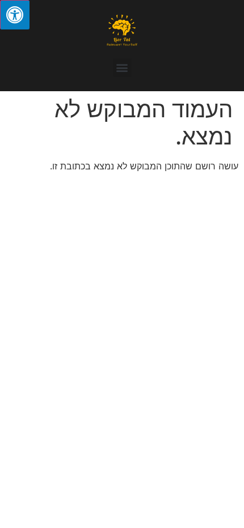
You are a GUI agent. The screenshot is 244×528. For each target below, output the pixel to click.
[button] (122, 67)
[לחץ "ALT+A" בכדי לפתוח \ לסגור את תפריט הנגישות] (15, 14)
